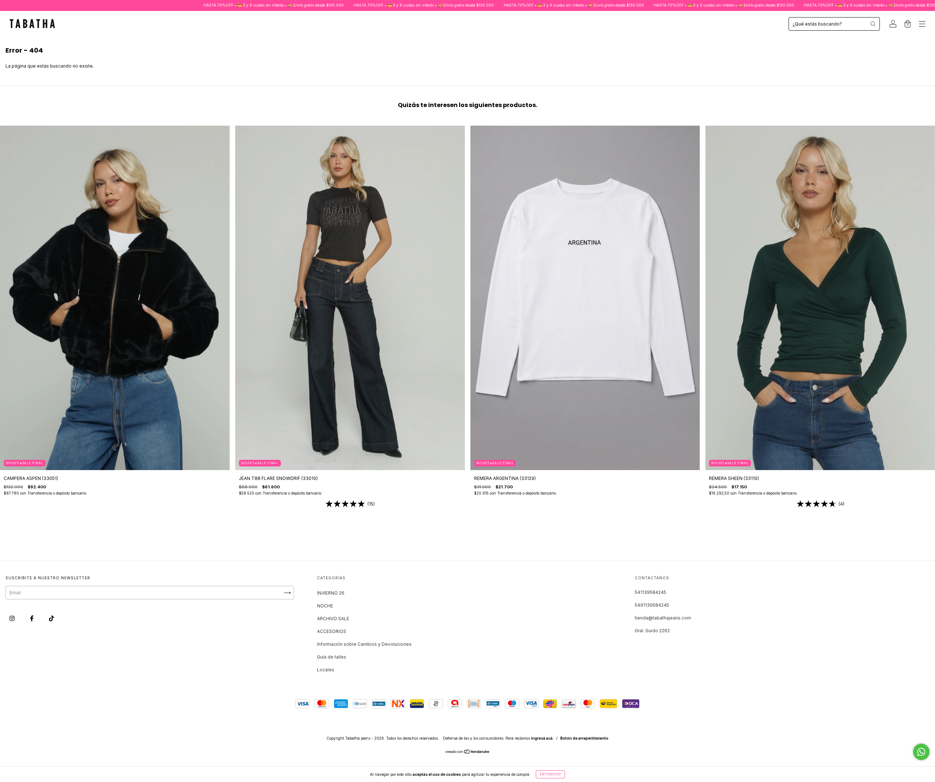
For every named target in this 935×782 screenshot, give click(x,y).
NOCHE (325, 606)
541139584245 (650, 592)
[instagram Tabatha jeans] (12, 618)
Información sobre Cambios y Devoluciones (364, 644)
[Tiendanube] (468, 752)
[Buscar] (873, 24)
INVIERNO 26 (330, 593)
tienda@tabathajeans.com (663, 618)
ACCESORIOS (331, 631)
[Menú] (922, 24)
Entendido (550, 774)
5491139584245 (652, 605)
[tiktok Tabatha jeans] (51, 618)
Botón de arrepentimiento (584, 738)
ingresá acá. (542, 738)
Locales (325, 669)
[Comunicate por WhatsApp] (921, 752)
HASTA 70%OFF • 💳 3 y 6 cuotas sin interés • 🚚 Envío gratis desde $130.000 (208, 5)
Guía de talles (331, 657)
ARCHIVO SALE (333, 618)
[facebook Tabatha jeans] (32, 618)
